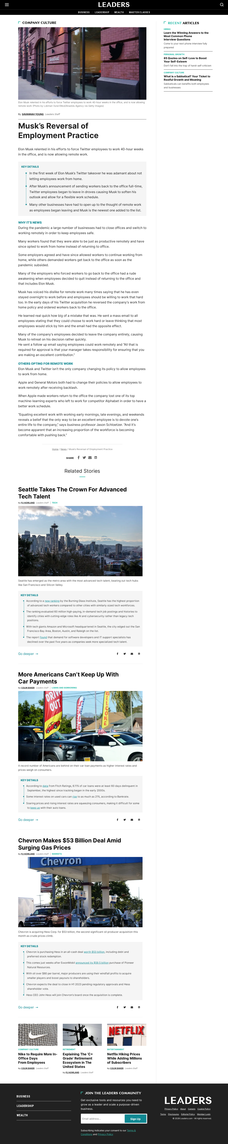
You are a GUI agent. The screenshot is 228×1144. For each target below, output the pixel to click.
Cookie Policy (203, 1109)
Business (84, 12)
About (183, 1109)
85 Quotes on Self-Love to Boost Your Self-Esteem (185, 59)
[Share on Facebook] (78, 458)
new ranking (52, 600)
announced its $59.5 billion (92, 962)
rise (74, 796)
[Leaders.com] (114, 4)
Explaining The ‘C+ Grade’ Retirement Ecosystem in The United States (78, 1060)
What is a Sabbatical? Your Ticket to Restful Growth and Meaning (187, 78)
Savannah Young (33, 114)
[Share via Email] (90, 458)
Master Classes (139, 12)
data (45, 785)
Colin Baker (28, 687)
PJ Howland (28, 502)
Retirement (69, 1049)
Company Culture (39, 23)
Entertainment (115, 1049)
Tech (54, 502)
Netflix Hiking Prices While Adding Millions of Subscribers (124, 1058)
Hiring (167, 29)
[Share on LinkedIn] (95, 458)
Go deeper (26, 654)
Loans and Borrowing (64, 687)
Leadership (102, 12)
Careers (191, 1109)
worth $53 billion (94, 951)
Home (55, 449)
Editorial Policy (188, 1114)
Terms (163, 1114)
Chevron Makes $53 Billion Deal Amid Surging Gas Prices (69, 844)
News (64, 449)
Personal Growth (174, 54)
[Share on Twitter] (84, 458)
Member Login (203, 1114)
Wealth (119, 12)
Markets (57, 854)
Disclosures (173, 1114)
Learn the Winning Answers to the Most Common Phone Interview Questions (186, 36)
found (43, 637)
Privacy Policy (105, 1134)
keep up (35, 807)
